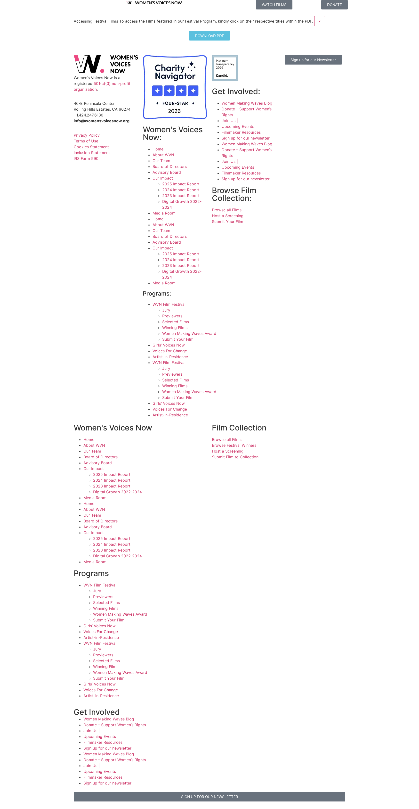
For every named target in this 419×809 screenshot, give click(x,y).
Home (158, 149)
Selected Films (175, 321)
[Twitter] (314, 75)
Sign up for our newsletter (246, 138)
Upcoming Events (238, 126)
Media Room (164, 213)
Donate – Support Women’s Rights (114, 724)
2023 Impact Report (181, 195)
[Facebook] (287, 75)
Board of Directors (170, 166)
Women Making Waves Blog (247, 103)
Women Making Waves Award (189, 333)
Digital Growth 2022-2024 (117, 491)
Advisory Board (167, 172)
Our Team (161, 160)
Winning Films (174, 327)
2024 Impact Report (181, 189)
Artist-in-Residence (170, 356)
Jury (166, 310)
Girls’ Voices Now (169, 345)
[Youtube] (287, 89)
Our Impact (163, 178)
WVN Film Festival (169, 304)
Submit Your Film (177, 339)
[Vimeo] (327, 75)
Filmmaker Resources (241, 132)
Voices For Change (170, 350)
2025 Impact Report (181, 184)
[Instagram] (300, 75)
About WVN (163, 154)
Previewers (172, 316)
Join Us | (230, 120)
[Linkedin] (300, 89)
